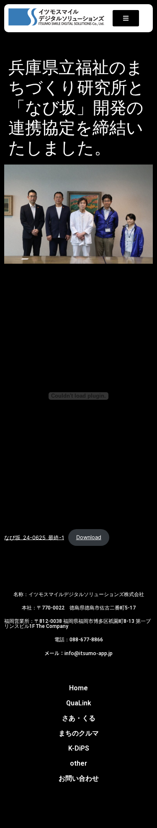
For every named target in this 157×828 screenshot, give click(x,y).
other (78, 763)
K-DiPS (78, 748)
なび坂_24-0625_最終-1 (34, 537)
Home (78, 688)
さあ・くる (78, 718)
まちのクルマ (79, 733)
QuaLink (78, 703)
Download (88, 537)
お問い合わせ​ (79, 778)
